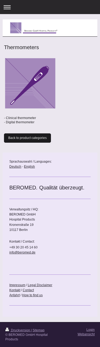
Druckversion (20, 330)
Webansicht (86, 334)
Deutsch (15, 166)
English (29, 166)
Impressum (17, 285)
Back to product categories (27, 138)
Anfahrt (14, 295)
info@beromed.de (22, 252)
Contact (28, 290)
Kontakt (14, 290)
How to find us (32, 295)
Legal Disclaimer (40, 285)
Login (90, 330)
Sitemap (39, 330)
